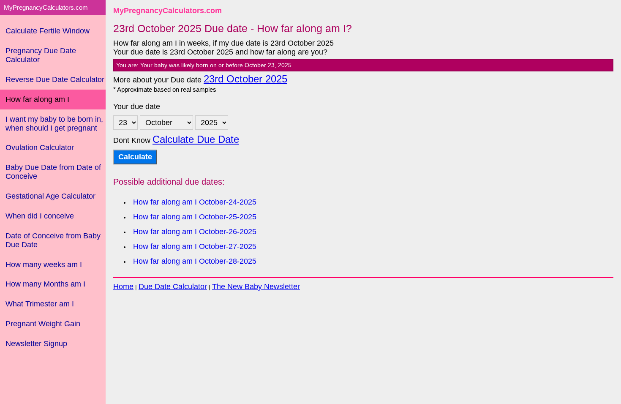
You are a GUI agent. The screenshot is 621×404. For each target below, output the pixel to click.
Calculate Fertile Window (47, 31)
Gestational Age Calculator (50, 196)
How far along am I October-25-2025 (194, 217)
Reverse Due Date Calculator (54, 79)
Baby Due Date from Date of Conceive (53, 171)
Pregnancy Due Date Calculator (40, 55)
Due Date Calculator (173, 286)
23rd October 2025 (245, 79)
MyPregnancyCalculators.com (167, 10)
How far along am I (37, 99)
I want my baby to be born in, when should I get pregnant (54, 123)
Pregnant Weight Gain (42, 323)
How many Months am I (45, 284)
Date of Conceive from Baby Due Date (53, 240)
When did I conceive (39, 216)
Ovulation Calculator (39, 147)
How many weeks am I (43, 264)
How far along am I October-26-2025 (194, 231)
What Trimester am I (39, 304)
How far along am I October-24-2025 (194, 202)
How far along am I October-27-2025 (194, 246)
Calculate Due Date (196, 139)
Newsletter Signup (36, 343)
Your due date (136, 106)
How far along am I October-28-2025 (194, 261)
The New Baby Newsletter (256, 286)
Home (123, 286)
